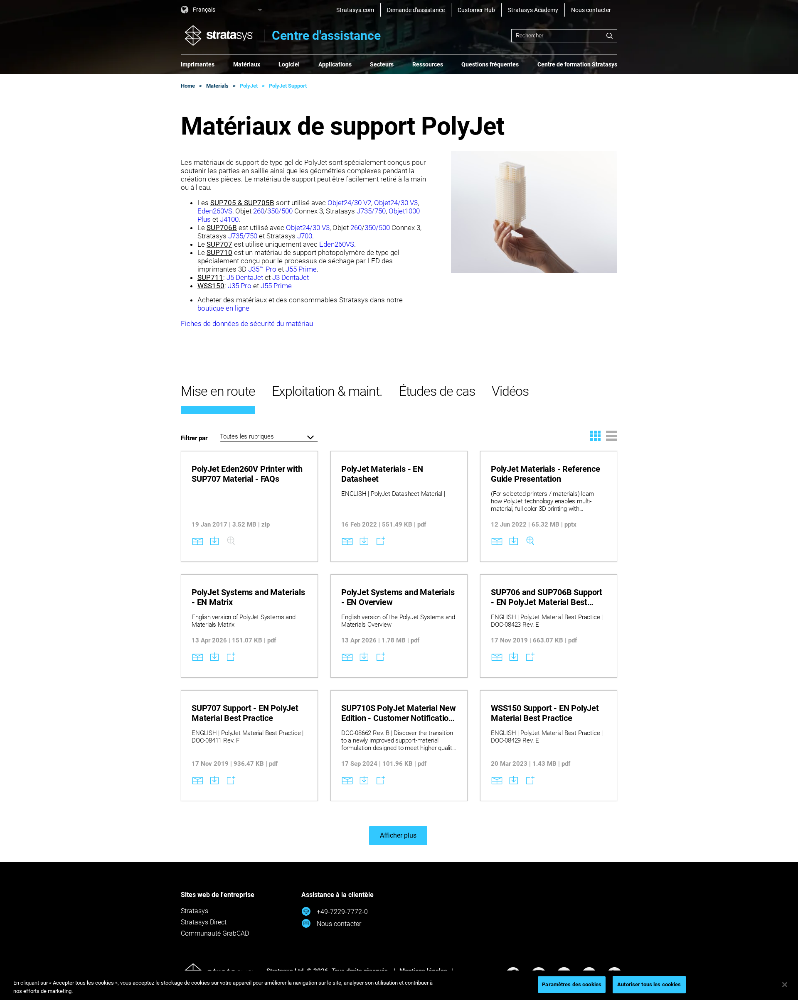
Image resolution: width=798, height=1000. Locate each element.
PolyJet (249, 86)
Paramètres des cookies (571, 984)
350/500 (280, 211)
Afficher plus (398, 835)
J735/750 (371, 211)
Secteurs (382, 64)
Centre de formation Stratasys (577, 64)
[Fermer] (785, 984)
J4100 (229, 219)
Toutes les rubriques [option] (246, 436)
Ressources (427, 64)
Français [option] (204, 9)
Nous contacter (591, 10)
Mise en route (218, 391)
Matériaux (246, 64)
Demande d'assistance (416, 10)
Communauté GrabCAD (215, 933)
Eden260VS (214, 211)
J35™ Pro (262, 269)
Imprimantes (197, 64)
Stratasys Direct (204, 922)
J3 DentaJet (290, 277)
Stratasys (194, 911)
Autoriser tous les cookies (649, 984)
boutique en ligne (223, 308)
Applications (335, 64)
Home (188, 86)
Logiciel (289, 64)
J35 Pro (239, 286)
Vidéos (510, 391)
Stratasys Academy (533, 10)
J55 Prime (301, 269)
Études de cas (437, 391)
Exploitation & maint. (327, 391)
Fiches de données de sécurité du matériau (247, 323)
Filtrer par (194, 438)
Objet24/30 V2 (349, 203)
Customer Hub (476, 10)
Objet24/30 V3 (396, 203)
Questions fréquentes (490, 64)
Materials (217, 86)
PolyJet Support (288, 86)
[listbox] (222, 10)
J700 (304, 236)
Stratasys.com (355, 10)
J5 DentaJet (245, 277)
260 (258, 211)
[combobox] (564, 35)
